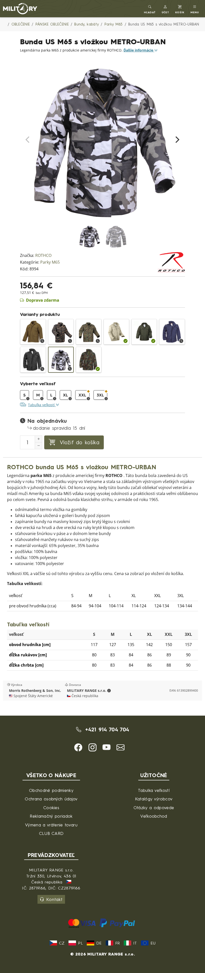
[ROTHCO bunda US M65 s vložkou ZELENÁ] (144, 331)
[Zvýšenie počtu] (38, 438)
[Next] (177, 139)
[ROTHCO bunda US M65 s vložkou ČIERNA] (33, 359)
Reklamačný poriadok (51, 816)
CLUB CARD (51, 833)
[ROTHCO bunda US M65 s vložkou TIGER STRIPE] (61, 331)
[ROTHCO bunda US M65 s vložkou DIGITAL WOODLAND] (88, 331)
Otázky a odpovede (154, 807)
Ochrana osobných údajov (51, 798)
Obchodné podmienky (51, 790)
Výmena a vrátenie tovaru (51, 824)
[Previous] (28, 139)
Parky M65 (50, 262)
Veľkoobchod (153, 816)
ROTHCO (43, 255)
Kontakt (54, 899)
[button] (165, 8)
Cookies (51, 807)
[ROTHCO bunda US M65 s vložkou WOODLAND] (88, 359)
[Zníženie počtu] (38, 445)
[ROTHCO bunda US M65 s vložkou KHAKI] (116, 331)
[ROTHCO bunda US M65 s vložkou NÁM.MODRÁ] (171, 331)
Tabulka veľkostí (154, 790)
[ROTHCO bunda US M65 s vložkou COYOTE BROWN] (33, 331)
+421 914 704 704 (106, 729)
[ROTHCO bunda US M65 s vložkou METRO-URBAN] (60, 359)
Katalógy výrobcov (153, 798)
